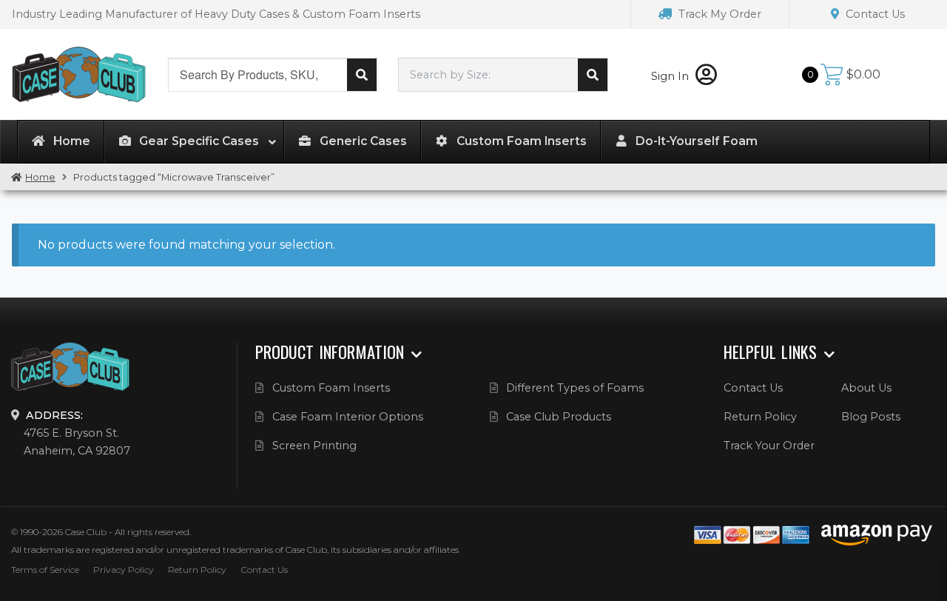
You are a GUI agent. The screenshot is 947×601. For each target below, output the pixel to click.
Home (40, 177)
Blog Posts (870, 416)
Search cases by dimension (592, 74)
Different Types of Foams (575, 387)
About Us (866, 387)
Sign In (671, 76)
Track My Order (718, 14)
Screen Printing (314, 445)
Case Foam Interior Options (347, 416)
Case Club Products (558, 416)
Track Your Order (769, 445)
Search (362, 74)
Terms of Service (45, 569)
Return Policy (760, 416)
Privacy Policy (123, 569)
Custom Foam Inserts (331, 387)
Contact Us (874, 14)
